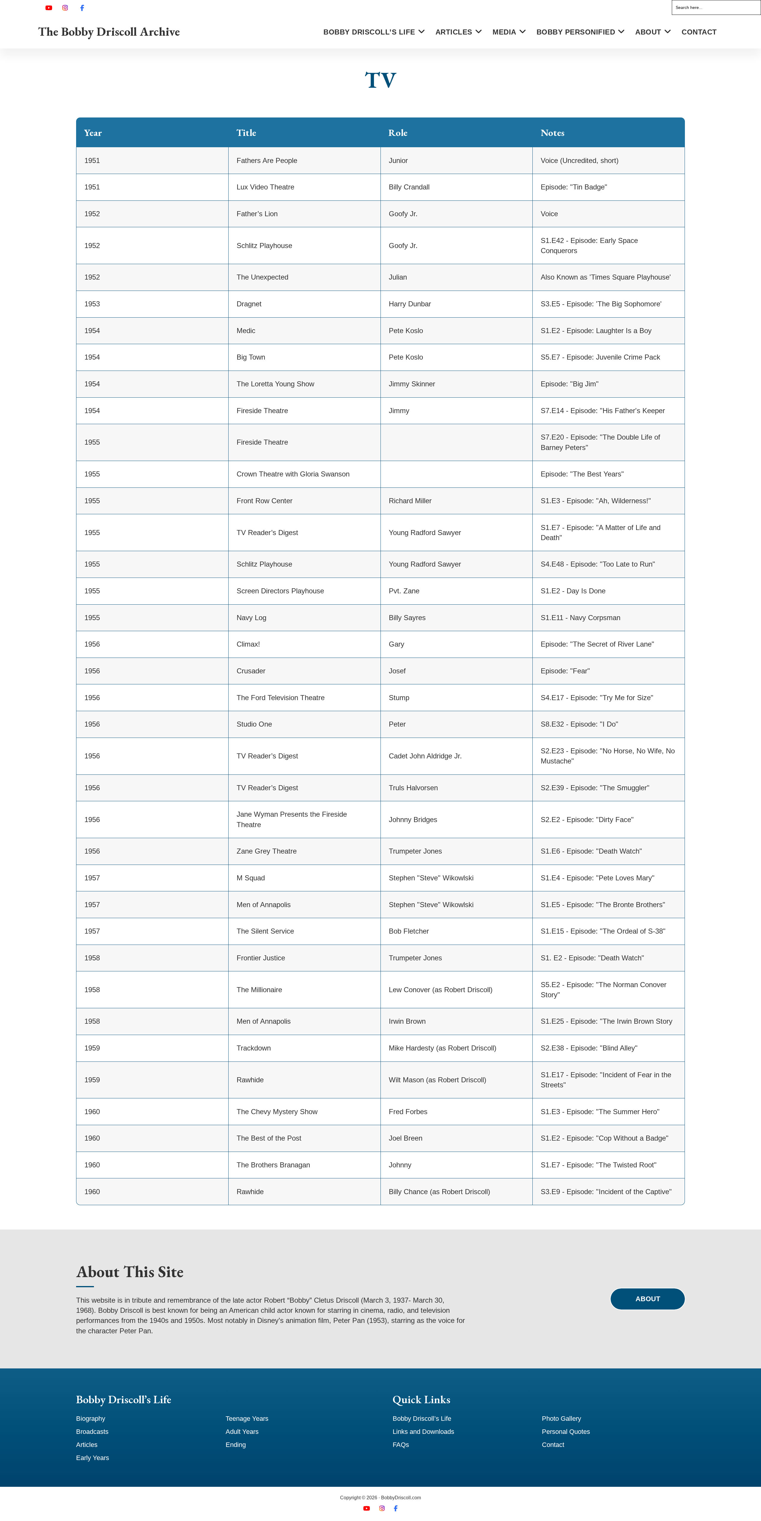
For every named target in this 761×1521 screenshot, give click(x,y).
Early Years (92, 1458)
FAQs (401, 1444)
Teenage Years (247, 1418)
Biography (90, 1418)
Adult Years (242, 1431)
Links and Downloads (423, 1431)
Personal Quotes (566, 1431)
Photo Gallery (561, 1418)
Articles (87, 1444)
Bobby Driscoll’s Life (422, 1418)
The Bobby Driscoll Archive (109, 31)
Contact (553, 1444)
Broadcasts (92, 1431)
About (648, 1299)
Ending (236, 1444)
